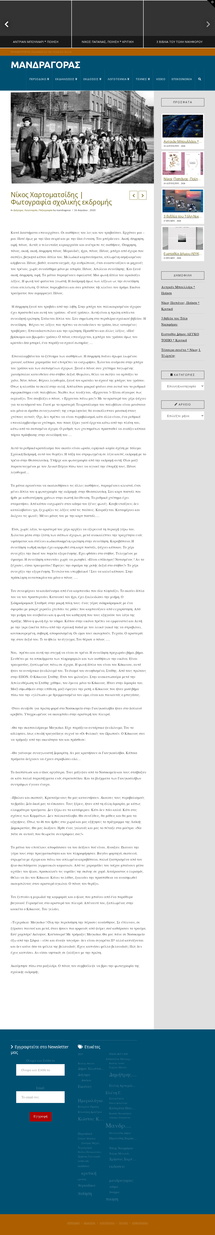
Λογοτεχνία (30, 210)
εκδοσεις (117, 1166)
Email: (40, 1088)
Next (206, 24)
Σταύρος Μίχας (90, 1143)
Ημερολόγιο (90, 1100)
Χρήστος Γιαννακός (89, 1156)
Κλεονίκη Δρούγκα (90, 1112)
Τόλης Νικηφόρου (121, 1148)
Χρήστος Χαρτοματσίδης (123, 1159)
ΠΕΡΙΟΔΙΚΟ (73, 1223)
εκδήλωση (83, 1160)
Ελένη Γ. (114, 1092)
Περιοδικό (85, 1133)
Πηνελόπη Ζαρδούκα (123, 1138)
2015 (80, 1054)
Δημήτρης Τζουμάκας (123, 1074)
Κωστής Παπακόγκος (120, 1113)
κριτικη (82, 1179)
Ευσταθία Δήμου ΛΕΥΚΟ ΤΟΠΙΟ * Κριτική (180, 337)
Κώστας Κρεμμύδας (92, 1118)
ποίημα (113, 1187)
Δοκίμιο (86, 1080)
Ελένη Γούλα (116, 1098)
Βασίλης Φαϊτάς (86, 1063)
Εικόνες (85, 1086)
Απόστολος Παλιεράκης (120, 1059)
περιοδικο (86, 1185)
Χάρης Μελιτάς (119, 1153)
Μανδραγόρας (120, 1125)
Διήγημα (18, 210)
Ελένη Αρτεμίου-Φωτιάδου (123, 1085)
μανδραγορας (121, 1180)
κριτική (88, 1173)
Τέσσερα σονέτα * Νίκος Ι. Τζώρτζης (181, 352)
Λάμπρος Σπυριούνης (119, 1117)
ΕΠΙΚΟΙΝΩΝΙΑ (140, 1223)
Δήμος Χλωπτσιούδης (92, 1068)
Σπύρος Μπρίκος (87, 1138)
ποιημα (114, 1192)
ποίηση (85, 1193)
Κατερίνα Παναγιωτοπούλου (123, 1108)
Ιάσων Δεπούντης (118, 1102)
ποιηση (112, 1199)
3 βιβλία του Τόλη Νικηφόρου (174, 321)
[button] (211, 4)
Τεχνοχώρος (85, 1147)
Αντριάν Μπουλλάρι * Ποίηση (178, 290)
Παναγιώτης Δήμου (120, 1133)
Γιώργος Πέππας (118, 1067)
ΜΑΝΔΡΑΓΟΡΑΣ (45, 64)
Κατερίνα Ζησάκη (88, 1106)
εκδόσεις (83, 1166)
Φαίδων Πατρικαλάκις (90, 1151)
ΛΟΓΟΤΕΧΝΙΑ (107, 1223)
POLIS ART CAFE (118, 1053)
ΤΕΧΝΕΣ (123, 1223)
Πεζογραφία (45, 210)
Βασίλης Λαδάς (117, 1063)
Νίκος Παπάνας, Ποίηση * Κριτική (180, 305)
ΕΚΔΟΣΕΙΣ (89, 1223)
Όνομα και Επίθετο (40, 1060)
